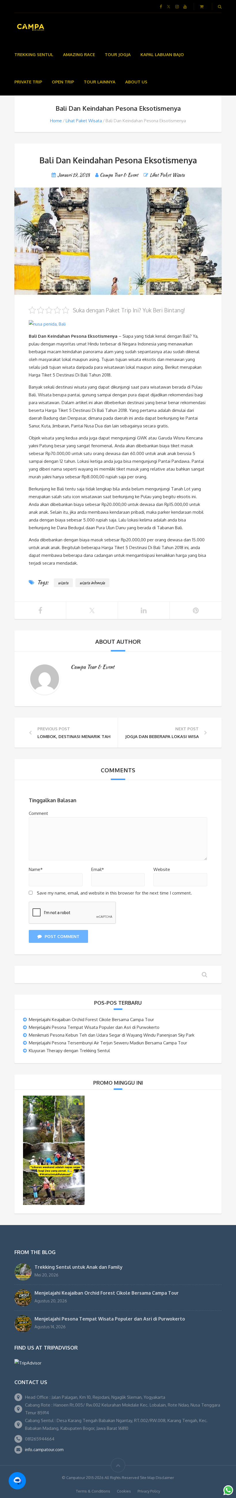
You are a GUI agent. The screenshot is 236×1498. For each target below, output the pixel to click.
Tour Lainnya (99, 82)
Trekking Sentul (33, 54)
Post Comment (62, 936)
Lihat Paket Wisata (84, 120)
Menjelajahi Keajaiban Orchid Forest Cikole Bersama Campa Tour (91, 1019)
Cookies (124, 1491)
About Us (136, 82)
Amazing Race (79, 54)
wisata (63, 583)
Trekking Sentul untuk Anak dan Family (79, 1267)
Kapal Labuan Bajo (162, 54)
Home (56, 120)
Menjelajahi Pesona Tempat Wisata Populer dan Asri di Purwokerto (94, 1027)
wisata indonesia (92, 583)
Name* (36, 869)
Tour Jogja (118, 54)
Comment (38, 813)
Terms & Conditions (93, 1491)
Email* (97, 869)
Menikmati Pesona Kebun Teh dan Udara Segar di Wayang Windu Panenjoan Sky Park (111, 1035)
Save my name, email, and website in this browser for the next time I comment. (114, 893)
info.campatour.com (44, 1449)
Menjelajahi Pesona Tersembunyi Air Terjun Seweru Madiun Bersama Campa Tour (108, 1043)
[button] (17, 1480)
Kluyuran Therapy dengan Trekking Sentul (69, 1050)
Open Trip (63, 82)
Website (161, 869)
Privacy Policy (149, 1491)
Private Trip (28, 82)
